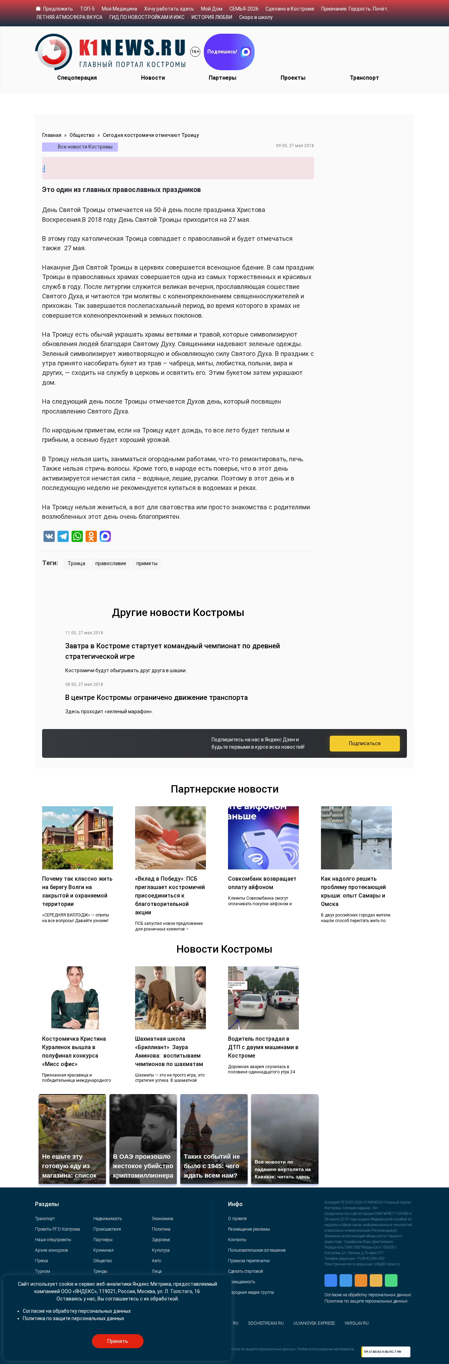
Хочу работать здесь (169, 9)
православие (110, 563)
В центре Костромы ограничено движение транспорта (156, 697)
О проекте (237, 1218)
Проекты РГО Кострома (57, 1229)
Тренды (100, 1271)
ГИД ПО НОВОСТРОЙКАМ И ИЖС (147, 17)
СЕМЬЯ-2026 (244, 9)
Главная (51, 135)
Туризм (42, 1271)
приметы (147, 563)
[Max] (105, 537)
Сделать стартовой (245, 1271)
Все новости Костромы (85, 147)
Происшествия (107, 1229)
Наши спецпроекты (53, 1239)
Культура (161, 1250)
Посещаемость (241, 1281)
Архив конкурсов (51, 1250)
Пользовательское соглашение (257, 1250)
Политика (161, 1229)
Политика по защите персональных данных (366, 1301)
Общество (82, 135)
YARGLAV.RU (356, 1323)
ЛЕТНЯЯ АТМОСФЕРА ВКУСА (69, 17)
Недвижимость (107, 1218)
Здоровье (161, 1239)
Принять (117, 1341)
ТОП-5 (87, 9)
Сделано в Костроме (290, 9)
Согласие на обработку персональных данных (367, 1294)
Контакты (237, 1239)
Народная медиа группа (251, 1292)
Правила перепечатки (249, 1260)
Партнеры (222, 77)
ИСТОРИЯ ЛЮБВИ (212, 17)
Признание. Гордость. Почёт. (354, 9)
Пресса (41, 1260)
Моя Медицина (119, 9)
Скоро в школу (256, 17)
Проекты (293, 77)
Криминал (103, 1250)
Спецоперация (77, 77)
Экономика (162, 1218)
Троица (76, 563)
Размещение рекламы (249, 1229)
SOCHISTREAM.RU (266, 1323)
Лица (157, 1271)
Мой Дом (211, 9)
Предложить (58, 9)
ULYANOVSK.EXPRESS (314, 1323)
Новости (153, 77)
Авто (156, 1260)
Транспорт (364, 77)
